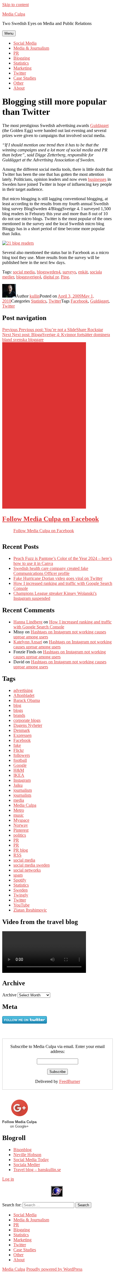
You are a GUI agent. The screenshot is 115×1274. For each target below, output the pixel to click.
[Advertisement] (44, 425)
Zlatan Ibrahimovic (30, 910)
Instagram (22, 780)
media (18, 800)
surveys (69, 272)
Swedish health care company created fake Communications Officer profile (50, 571)
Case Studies (24, 78)
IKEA (18, 775)
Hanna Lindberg (27, 622)
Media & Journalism (31, 48)
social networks (27, 870)
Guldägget (99, 125)
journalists (22, 795)
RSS (17, 855)
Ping (65, 277)
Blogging (21, 58)
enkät (83, 272)
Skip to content (15, 4)
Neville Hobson (27, 1154)
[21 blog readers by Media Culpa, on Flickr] (18, 243)
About (19, 88)
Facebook (79, 301)
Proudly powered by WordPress (54, 1269)
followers (21, 755)
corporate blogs (26, 720)
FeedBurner (69, 1081)
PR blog (20, 850)
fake (17, 745)
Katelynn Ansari (27, 641)
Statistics (21, 63)
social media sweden (31, 865)
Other (18, 83)
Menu (8, 33)
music (18, 815)
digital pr (51, 277)
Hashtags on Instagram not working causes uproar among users (59, 654)
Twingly (20, 895)
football (20, 760)
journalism (22, 790)
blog (17, 705)
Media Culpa (13, 14)
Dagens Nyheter (27, 725)
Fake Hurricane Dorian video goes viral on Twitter (57, 578)
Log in (8, 1179)
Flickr (18, 750)
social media (24, 272)
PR (16, 53)
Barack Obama (26, 700)
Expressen (22, 735)
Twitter (19, 73)
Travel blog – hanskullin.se (37, 1169)
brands (19, 715)
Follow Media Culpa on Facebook (50, 518)
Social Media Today (31, 1159)
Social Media (25, 43)
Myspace (21, 820)
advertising (23, 690)
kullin (35, 296)
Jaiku (18, 785)
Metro (18, 810)
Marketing (22, 68)
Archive (9, 995)
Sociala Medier (26, 1164)
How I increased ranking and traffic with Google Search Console (62, 624)
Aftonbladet (23, 695)
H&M (18, 770)
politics (19, 835)
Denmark (21, 730)
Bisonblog (22, 1149)
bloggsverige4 (28, 277)
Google (20, 765)
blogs (18, 710)
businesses (97, 179)
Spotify (19, 880)
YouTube (21, 905)
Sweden (20, 890)
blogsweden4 (48, 272)
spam (18, 875)
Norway (20, 825)
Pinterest (20, 830)
